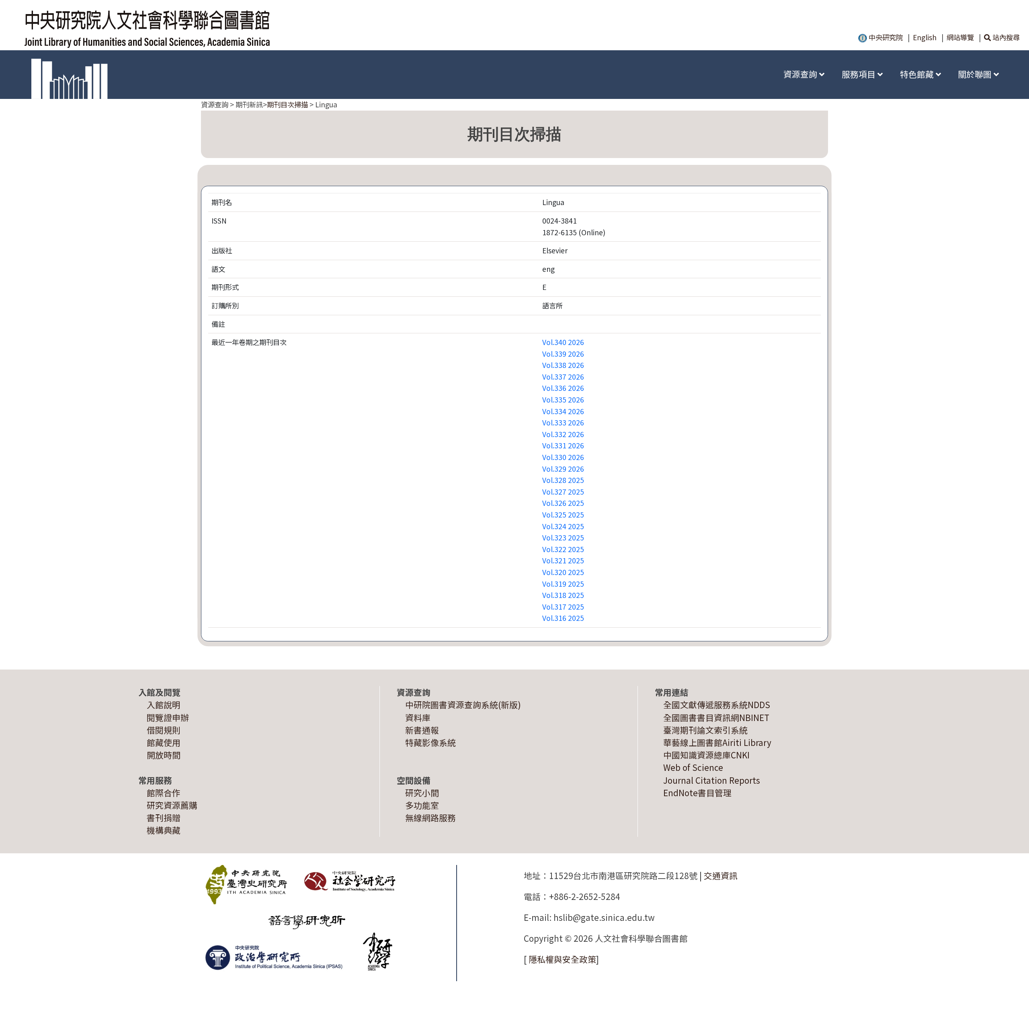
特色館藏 (918, 74)
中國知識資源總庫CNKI (706, 755)
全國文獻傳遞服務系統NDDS (716, 704)
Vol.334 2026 (563, 411)
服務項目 (859, 74)
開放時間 (163, 755)
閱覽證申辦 (168, 717)
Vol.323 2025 (563, 537)
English (925, 37)
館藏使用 (163, 742)
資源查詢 (801, 74)
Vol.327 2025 (563, 492)
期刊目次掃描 (287, 104)
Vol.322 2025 (563, 549)
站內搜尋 (1005, 37)
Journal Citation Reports (711, 780)
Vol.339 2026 (563, 354)
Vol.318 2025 (563, 595)
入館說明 (163, 704)
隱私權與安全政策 (562, 959)
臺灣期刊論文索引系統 (705, 730)
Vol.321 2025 (563, 560)
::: (763, 74)
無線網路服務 (430, 817)
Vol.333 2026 (563, 422)
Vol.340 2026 (563, 342)
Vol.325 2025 (563, 514)
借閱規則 (163, 730)
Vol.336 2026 (563, 388)
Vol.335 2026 (563, 399)
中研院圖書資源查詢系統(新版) (463, 704)
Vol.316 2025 (563, 618)
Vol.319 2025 (563, 584)
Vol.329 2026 (563, 469)
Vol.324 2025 (563, 526)
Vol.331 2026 (563, 445)
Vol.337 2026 (563, 377)
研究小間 (422, 793)
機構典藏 (163, 830)
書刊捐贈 (163, 817)
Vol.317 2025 (563, 607)
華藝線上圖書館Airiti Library (717, 742)
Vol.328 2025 (563, 480)
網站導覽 (960, 37)
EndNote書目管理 (697, 793)
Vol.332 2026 (563, 434)
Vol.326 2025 (563, 503)
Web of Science (693, 767)
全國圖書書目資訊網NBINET (716, 717)
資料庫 (417, 717)
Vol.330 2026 (563, 457)
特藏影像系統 (430, 742)
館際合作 (163, 793)
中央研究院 (885, 37)
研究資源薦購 (172, 805)
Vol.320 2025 (563, 572)
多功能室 (422, 805)
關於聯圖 (976, 74)
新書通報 (422, 730)
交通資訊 (721, 875)
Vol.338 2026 (563, 365)
